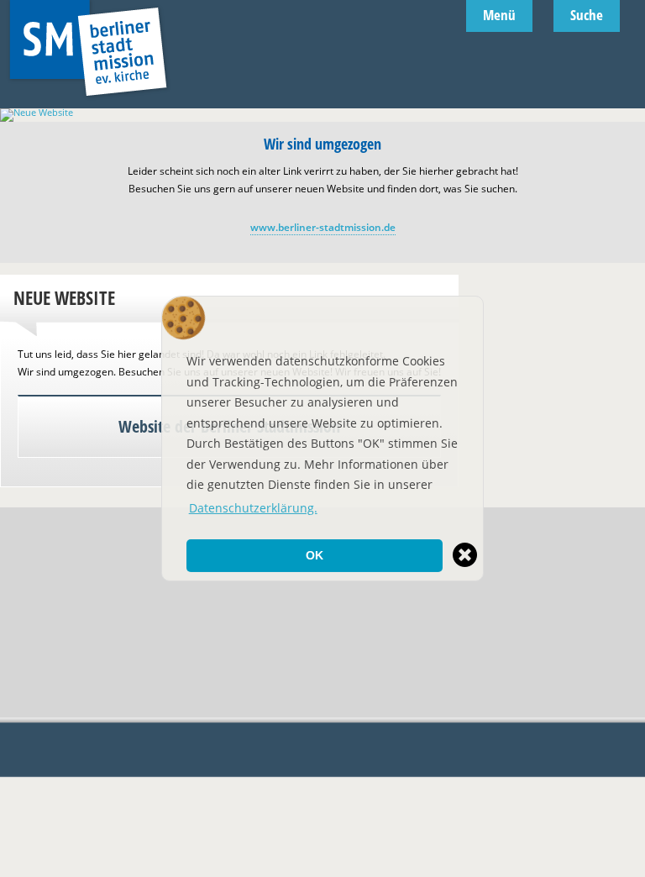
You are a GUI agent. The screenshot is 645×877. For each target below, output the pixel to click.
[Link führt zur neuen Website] (322, 112)
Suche (586, 14)
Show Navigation (634, 118)
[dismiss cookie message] (466, 555)
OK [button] (314, 555)
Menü (499, 14)
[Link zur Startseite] (88, 103)
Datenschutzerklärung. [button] (253, 508)
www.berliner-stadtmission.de (323, 227)
